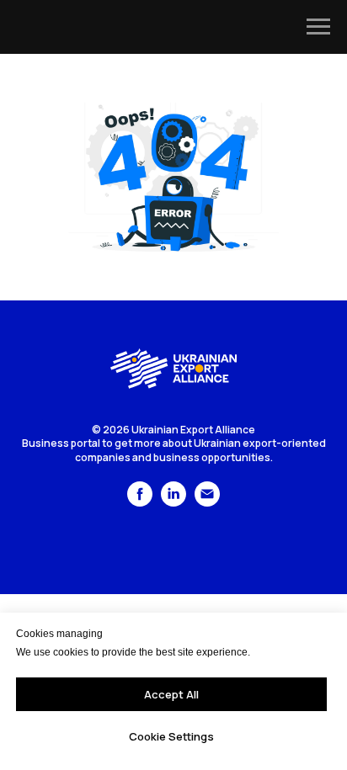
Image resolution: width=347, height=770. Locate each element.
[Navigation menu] (318, 27)
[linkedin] (173, 502)
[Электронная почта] (207, 502)
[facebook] (139, 502)
